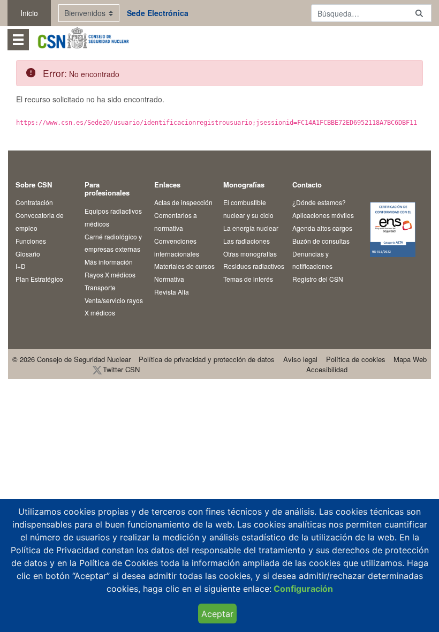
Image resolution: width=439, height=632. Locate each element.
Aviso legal (300, 359)
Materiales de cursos (184, 265)
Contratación (34, 202)
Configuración (302, 588)
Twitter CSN (121, 369)
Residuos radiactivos (253, 265)
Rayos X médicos (110, 274)
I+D (21, 265)
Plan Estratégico (39, 278)
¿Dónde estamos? (319, 202)
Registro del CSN (317, 278)
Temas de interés (248, 278)
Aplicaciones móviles (323, 215)
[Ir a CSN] (82, 39)
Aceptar (217, 613)
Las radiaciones (246, 240)
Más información (109, 261)
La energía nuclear (250, 227)
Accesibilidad (326, 369)
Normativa (169, 278)
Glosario (28, 253)
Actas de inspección (183, 202)
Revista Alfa (171, 291)
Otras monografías (250, 253)
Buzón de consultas (321, 240)
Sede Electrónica (157, 12)
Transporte (100, 287)
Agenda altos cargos (322, 227)
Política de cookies (355, 359)
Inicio (29, 12)
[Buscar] (419, 13)
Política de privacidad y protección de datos (207, 359)
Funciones (31, 240)
